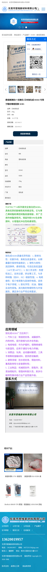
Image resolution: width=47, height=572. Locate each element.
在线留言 (27, 530)
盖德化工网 (15, 566)
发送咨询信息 (25, 134)
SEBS (33, 35)
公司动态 (27, 526)
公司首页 (5, 526)
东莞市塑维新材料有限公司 (12, 556)
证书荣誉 (5, 530)
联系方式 (16, 530)
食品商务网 (26, 566)
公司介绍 (16, 526)
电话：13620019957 (9, 547)
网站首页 (17, 35)
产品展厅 (26, 35)
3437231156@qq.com (31, 547)
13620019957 (12, 539)
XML (7, 559)
